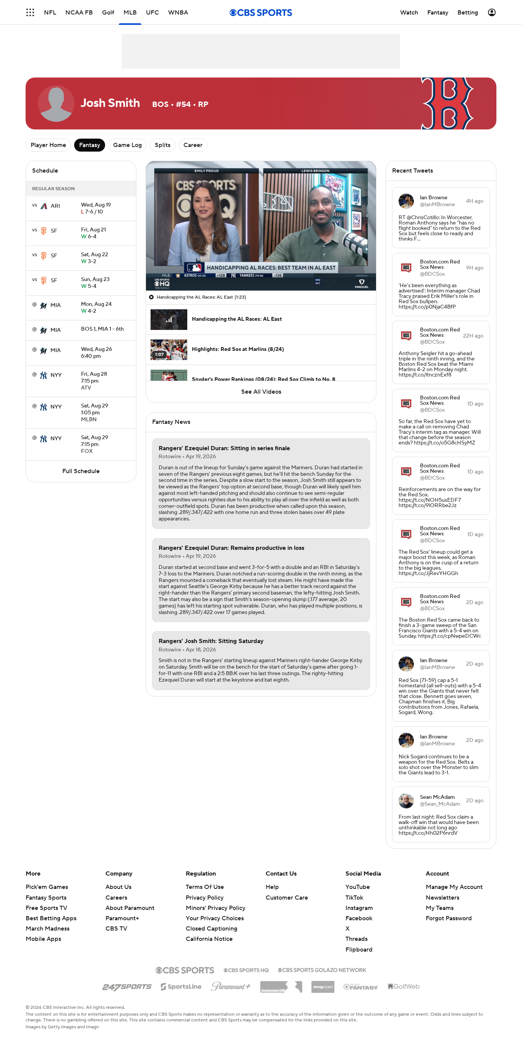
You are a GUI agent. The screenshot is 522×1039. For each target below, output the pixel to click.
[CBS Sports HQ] (246, 969)
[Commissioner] (281, 984)
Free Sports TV (46, 908)
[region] (261, 226)
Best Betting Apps (51, 918)
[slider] (261, 268)
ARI (55, 206)
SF (54, 231)
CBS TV (116, 928)
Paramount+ (122, 918)
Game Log (127, 145)
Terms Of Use (205, 887)
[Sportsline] (181, 985)
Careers (116, 898)
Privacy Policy (205, 898)
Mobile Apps (43, 939)
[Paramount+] (231, 985)
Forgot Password (449, 918)
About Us (118, 887)
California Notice (209, 932)
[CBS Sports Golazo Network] (322, 969)
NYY (56, 375)
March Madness (48, 928)
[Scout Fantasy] (361, 986)
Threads (356, 939)
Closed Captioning (211, 921)
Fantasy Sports (46, 898)
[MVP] (322, 984)
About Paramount (129, 908)
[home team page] (44, 206)
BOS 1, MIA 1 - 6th (102, 329)
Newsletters (442, 898)
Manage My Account (454, 887)
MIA (55, 305)
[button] (30, 12)
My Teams (440, 908)
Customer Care (287, 898)
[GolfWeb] (404, 987)
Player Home (48, 145)
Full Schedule (81, 471)
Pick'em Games (47, 887)
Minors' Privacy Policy (215, 908)
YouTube (357, 887)
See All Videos (261, 392)
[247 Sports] (127, 985)
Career (193, 145)
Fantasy (89, 145)
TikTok (354, 898)
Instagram (359, 908)
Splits (162, 145)
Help (272, 887)
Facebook (358, 918)
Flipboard (359, 949)
